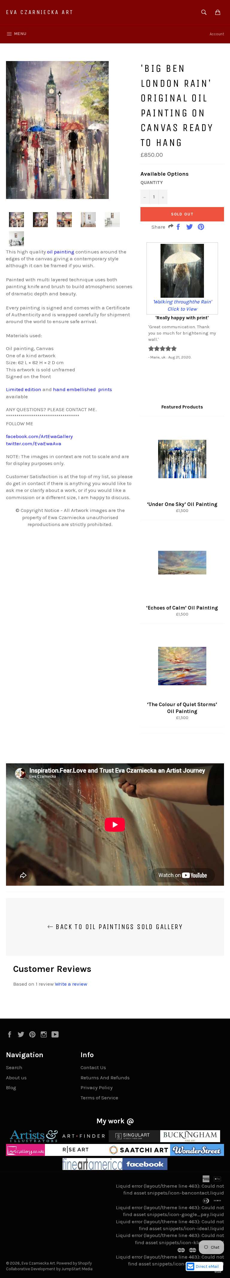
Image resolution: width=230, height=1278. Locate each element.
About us (16, 1078)
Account (217, 34)
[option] (182, 301)
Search (14, 1067)
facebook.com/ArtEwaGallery (39, 436)
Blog (11, 1087)
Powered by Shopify (74, 1263)
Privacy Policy (97, 1087)
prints (105, 389)
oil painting (60, 252)
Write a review (71, 984)
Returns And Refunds (105, 1078)
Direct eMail (207, 1266)
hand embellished (74, 389)
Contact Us (93, 1067)
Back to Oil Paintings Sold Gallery (118, 927)
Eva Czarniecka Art (40, 12)
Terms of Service (99, 1098)
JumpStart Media (77, 1269)
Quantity (151, 182)
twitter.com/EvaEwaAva (33, 443)
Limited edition (23, 389)
